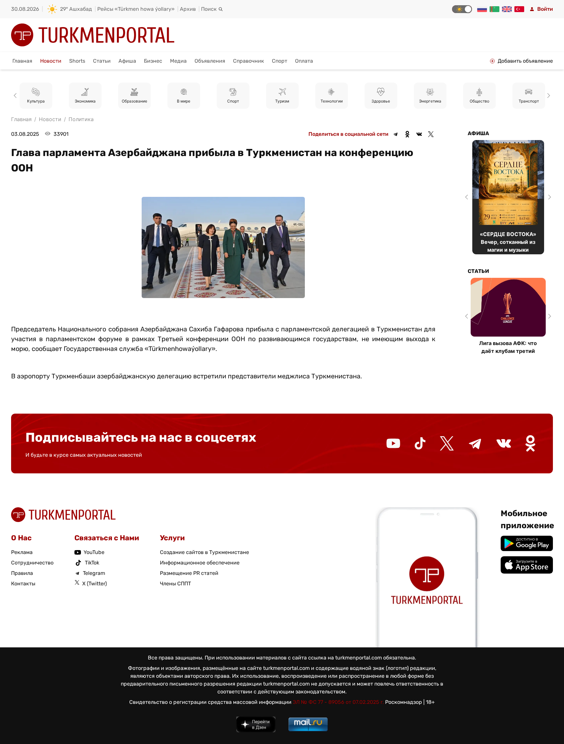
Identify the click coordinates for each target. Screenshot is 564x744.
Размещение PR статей (189, 573)
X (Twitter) (94, 583)
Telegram (94, 573)
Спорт (279, 61)
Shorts (77, 61)
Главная (22, 61)
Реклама (22, 552)
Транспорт (529, 101)
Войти (545, 9)
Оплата (304, 61)
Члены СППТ (175, 583)
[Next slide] (547, 95)
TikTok (92, 563)
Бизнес (153, 61)
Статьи (102, 61)
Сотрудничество (32, 563)
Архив (188, 9)
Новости (50, 61)
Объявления (210, 61)
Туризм (282, 101)
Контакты (23, 583)
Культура (36, 101)
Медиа (178, 61)
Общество (479, 101)
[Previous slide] (16, 95)
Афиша (127, 61)
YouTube (94, 552)
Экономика (85, 101)
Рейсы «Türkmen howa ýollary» (136, 9)
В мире (183, 101)
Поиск (209, 9)
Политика (81, 119)
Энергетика (430, 101)
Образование (134, 101)
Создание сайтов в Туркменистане (204, 552)
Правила (22, 573)
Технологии (332, 101)
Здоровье (380, 101)
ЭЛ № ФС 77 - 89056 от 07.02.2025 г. (338, 702)
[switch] (462, 9)
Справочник (248, 61)
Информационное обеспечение (200, 563)
